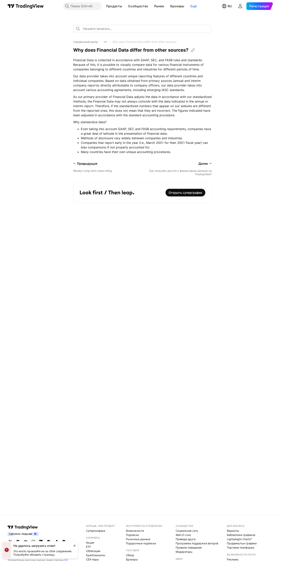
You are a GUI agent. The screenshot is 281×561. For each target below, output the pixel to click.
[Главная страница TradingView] (26, 6)
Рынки (159, 6)
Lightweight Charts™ (239, 539)
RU (230, 6)
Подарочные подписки (141, 543)
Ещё (193, 6)
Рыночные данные (138, 539)
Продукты (114, 6)
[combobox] (142, 29)
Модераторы (184, 551)
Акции (90, 542)
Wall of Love (183, 535)
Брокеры (177, 6)
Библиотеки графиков (241, 535)
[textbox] (144, 28)
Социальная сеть (187, 530)
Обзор (130, 555)
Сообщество (138, 6)
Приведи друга (186, 539)
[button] (125, 6)
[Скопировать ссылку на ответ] (193, 50)
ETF (88, 546)
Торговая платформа (240, 547)
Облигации (93, 551)
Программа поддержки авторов (197, 543)
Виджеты (233, 530)
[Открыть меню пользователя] (240, 6)
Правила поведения (189, 547)
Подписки (132, 535)
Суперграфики (95, 530)
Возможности (135, 530)
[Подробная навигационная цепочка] (105, 42)
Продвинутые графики (242, 543)
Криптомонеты (95, 555)
